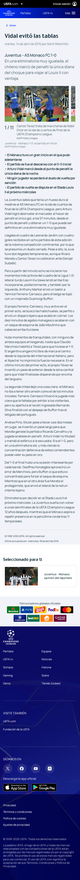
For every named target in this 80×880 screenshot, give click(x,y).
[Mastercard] (67, 609)
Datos (6, 683)
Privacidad (9, 805)
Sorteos (8, 667)
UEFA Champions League (9, 13)
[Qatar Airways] (60, 618)
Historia (46, 667)
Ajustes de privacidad (16, 824)
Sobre (45, 675)
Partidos (8, 651)
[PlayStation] (26, 609)
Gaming (8, 675)
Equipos (46, 651)
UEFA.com (9, 721)
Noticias (47, 659)
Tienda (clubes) (51, 683)
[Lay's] (40, 609)
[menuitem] (28, 13)
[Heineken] (13, 609)
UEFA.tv (8, 659)
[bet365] (33, 618)
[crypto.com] (20, 618)
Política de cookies (14, 818)
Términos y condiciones (17, 812)
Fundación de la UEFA (16, 729)
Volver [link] (12, 25)
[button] (69, 13)
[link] (25, 13)
